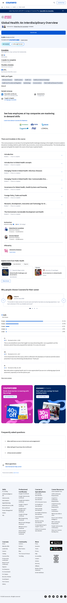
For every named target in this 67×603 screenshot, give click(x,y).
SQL (3, 515)
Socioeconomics (37, 83)
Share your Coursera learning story (57, 531)
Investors (37, 546)
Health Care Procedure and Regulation (11, 83)
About (3, 544)
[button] (31, 26)
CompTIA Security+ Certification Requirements (56, 505)
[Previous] (3, 301)
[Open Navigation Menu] (3, 3)
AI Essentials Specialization (38, 494)
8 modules (4, 50)
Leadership (5, 549)
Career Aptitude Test (57, 491)
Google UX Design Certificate (23, 515)
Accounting (5, 491)
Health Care (28, 80)
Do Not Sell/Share (39, 572)
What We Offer (5, 546)
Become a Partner (6, 577)
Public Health (22, 7)
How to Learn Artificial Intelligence (57, 518)
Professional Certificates (5, 559)
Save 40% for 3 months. (47, 11)
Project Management (7, 510)
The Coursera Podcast (24, 554)
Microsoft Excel (6, 508)
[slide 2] (32, 308)
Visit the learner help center (13, 467)
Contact (37, 558)
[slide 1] (30, 308)
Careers (4, 551)
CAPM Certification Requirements (56, 494)
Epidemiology (27, 83)
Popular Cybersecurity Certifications (57, 527)
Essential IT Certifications (55, 510)
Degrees (4, 567)
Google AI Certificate (24, 494)
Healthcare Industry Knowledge (41, 80)
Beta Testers (22, 549)
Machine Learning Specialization (39, 521)
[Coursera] (11, 2)
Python (4, 513)
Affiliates (37, 566)
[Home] (2, 7)
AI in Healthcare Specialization (39, 505)
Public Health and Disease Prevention (53, 83)
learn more (16, 473)
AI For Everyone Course (41, 502)
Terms (36, 549)
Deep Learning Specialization (38, 509)
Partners (21, 546)
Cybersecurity (5, 498)
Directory (37, 563)
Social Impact (5, 579)
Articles (37, 561)
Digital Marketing (6, 503)
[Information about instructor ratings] (13, 224)
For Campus (5, 574)
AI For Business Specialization (39, 498)
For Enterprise (5, 569)
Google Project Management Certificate (22, 510)
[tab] (6, 264)
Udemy (4, 584)
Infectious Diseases (7, 80)
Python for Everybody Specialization (40, 530)
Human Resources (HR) (7, 505)
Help (36, 554)
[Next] (64, 301)
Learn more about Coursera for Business (15, 120)
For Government (6, 572)
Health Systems (18, 80)
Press (36, 544)
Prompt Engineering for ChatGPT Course (41, 526)
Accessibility (38, 556)
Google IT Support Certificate (23, 505)
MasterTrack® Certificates (5, 563)
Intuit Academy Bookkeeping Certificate (22, 532)
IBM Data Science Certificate (23, 527)
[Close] (62, 10)
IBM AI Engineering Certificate (23, 519)
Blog (20, 551)
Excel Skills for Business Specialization (41, 513)
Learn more (24, 40)
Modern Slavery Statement (39, 569)
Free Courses (5, 582)
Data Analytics (5, 500)
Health (14, 7)
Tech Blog (21, 556)
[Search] (54, 3)
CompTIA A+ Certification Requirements (55, 499)
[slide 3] (34, 308)
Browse (8, 7)
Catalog (4, 554)
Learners (21, 544)
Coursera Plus (5, 556)
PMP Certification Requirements (56, 522)
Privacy (37, 551)
